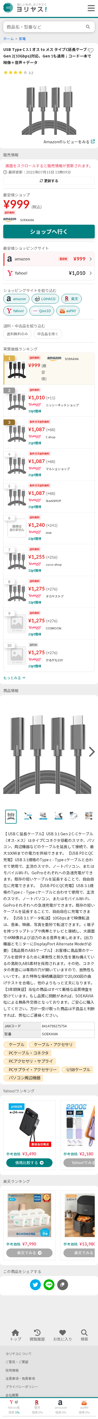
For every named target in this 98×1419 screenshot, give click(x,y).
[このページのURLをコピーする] (62, 1284)
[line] (49, 1285)
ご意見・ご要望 (16, 1362)
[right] (91, 752)
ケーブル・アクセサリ (53, 1044)
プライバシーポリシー (21, 1387)
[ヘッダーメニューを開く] (90, 8)
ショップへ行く (49, 231)
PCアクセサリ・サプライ (31, 1061)
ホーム (8, 39)
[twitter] (35, 1285)
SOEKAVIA (27, 220)
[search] (88, 26)
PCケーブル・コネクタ (29, 1052)
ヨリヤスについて (18, 1354)
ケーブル (16, 1044)
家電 (22, 39)
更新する (51, 181)
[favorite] (91, 50)
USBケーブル (78, 1069)
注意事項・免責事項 (20, 1379)
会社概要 (12, 1395)
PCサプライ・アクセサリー (33, 1069)
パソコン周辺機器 (24, 1077)
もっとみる (12, 678)
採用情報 (12, 1370)
